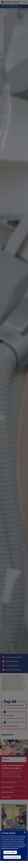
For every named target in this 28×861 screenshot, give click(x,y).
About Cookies (10, 852)
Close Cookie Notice (12, 857)
